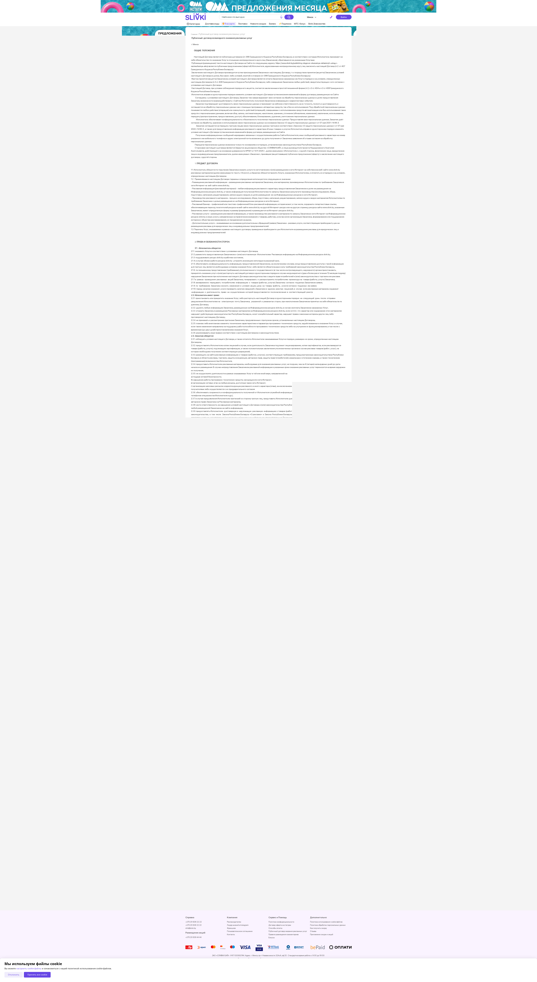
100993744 (200, 881)
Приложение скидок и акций (321, 934)
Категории (195, 24)
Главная (194, 34)
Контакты (231, 934)
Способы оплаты (275, 928)
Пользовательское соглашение (239, 931)
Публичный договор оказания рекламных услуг (287, 931)
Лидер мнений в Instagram (238, 925)
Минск (310, 17)
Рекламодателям (234, 922)
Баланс (272, 23)
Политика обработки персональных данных (328, 925)
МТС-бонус (299, 23)
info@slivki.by (190, 928)
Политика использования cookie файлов (326, 922)
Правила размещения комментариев (283, 934)
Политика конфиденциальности (281, 922)
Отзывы (313, 931)
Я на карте (230, 23)
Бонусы (271, 938)
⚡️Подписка (285, 23)
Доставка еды (212, 23)
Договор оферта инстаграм (279, 925)
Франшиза (231, 928)
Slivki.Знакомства (316, 23)
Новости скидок (258, 23)
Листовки (242, 23)
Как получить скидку (318, 928)
